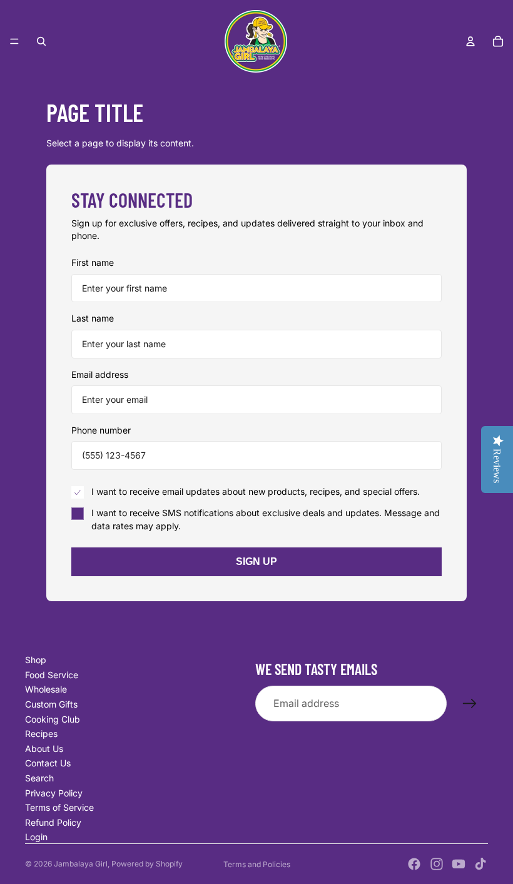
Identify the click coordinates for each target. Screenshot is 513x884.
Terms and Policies (256, 864)
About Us (44, 748)
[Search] (41, 41)
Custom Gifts (51, 704)
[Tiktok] (480, 863)
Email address (99, 374)
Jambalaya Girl (81, 863)
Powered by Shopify (147, 863)
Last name (92, 318)
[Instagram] (436, 863)
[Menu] (14, 41)
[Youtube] (458, 863)
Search (39, 778)
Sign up (256, 561)
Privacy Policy (54, 793)
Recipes (41, 733)
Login (36, 836)
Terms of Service (59, 807)
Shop (35, 659)
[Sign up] (470, 704)
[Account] (470, 41)
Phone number (101, 430)
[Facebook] (414, 863)
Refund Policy (53, 822)
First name (92, 262)
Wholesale (46, 689)
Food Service (51, 674)
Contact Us (48, 763)
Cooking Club (52, 719)
